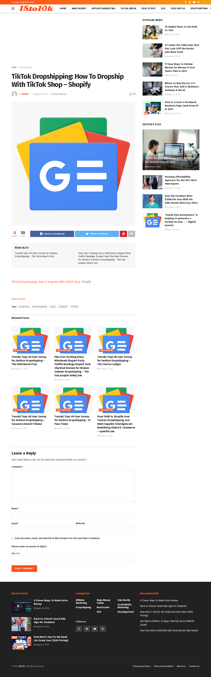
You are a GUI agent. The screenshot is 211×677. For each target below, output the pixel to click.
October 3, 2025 (20, 369)
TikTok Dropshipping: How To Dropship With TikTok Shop (46, 281)
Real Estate (148, 8)
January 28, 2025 (173, 56)
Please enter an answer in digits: (29, 546)
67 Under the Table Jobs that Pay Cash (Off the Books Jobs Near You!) (182, 48)
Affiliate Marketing (103, 8)
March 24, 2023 (173, 35)
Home (63, 8)
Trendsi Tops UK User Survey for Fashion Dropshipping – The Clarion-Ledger (114, 360)
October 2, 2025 (63, 380)
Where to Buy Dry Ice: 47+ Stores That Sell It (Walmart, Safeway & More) (182, 87)
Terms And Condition (163, 666)
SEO (163, 8)
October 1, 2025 (63, 428)
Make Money (79, 8)
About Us (181, 666)
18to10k (36, 8)
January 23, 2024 (154, 167)
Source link (18, 299)
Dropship (24, 306)
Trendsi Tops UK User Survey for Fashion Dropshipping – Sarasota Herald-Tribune (29, 420)
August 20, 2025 (173, 94)
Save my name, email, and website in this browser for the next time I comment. (57, 538)
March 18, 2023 (172, 230)
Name (16, 508)
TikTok (74, 306)
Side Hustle (178, 8)
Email (16, 523)
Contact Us (194, 666)
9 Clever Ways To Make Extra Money (159, 600)
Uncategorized (126, 611)
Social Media (128, 8)
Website (80, 523)
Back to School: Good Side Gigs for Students (163, 606)
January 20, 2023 (173, 113)
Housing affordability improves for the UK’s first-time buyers (181, 180)
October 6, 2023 (173, 207)
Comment (18, 466)
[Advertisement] (73, 41)
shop (53, 306)
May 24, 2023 (172, 75)
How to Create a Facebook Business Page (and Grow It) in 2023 (181, 106)
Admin (25, 94)
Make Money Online (103, 601)
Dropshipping (199, 8)
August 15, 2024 (40, 94)
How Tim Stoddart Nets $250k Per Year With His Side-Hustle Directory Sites (181, 199)
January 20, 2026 (173, 188)
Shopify (63, 306)
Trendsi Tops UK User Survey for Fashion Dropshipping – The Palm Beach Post (29, 360)
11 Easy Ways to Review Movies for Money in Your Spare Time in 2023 (180, 67)
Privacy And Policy (141, 666)
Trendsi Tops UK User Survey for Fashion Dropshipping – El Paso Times (72, 420)
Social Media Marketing (124, 606)
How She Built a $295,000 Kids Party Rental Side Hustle (169, 630)
